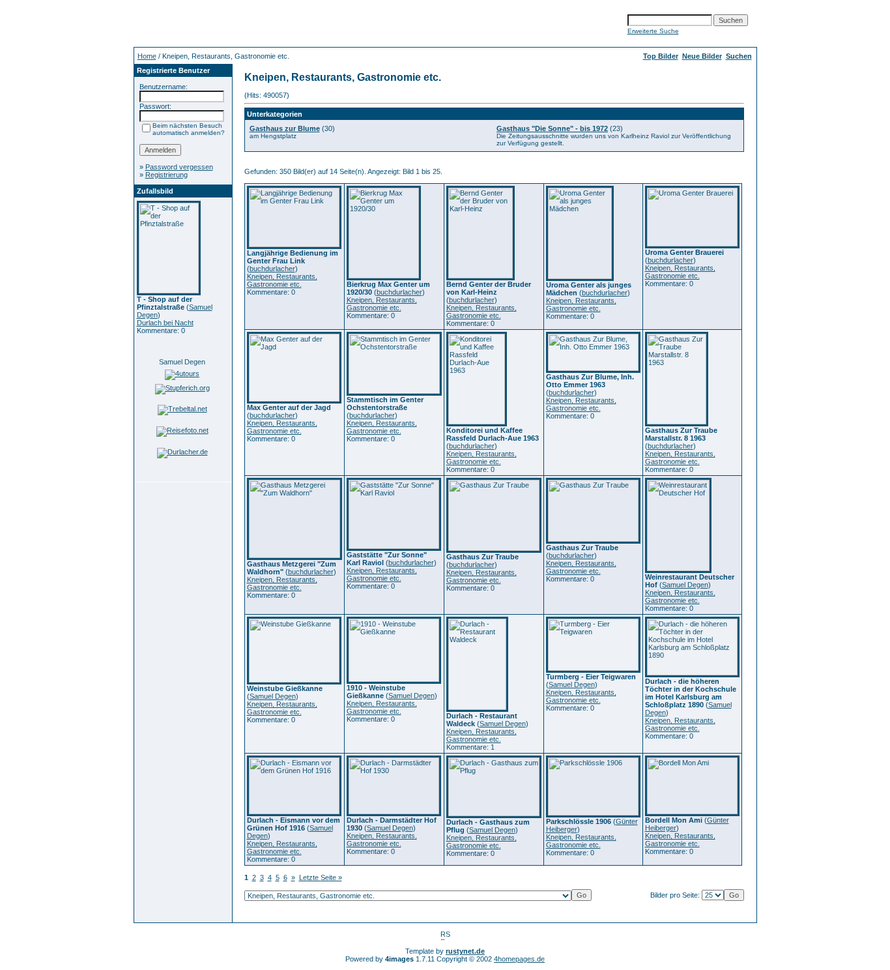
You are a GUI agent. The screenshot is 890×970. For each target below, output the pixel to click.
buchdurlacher (272, 268)
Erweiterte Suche (653, 31)
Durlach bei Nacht (165, 323)
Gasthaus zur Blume (285, 128)
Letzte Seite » (320, 877)
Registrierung (166, 175)
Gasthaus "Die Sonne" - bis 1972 (552, 128)
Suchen (739, 56)
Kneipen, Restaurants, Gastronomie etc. (282, 280)
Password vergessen (179, 167)
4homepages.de (519, 959)
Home (146, 56)
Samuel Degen (182, 362)
